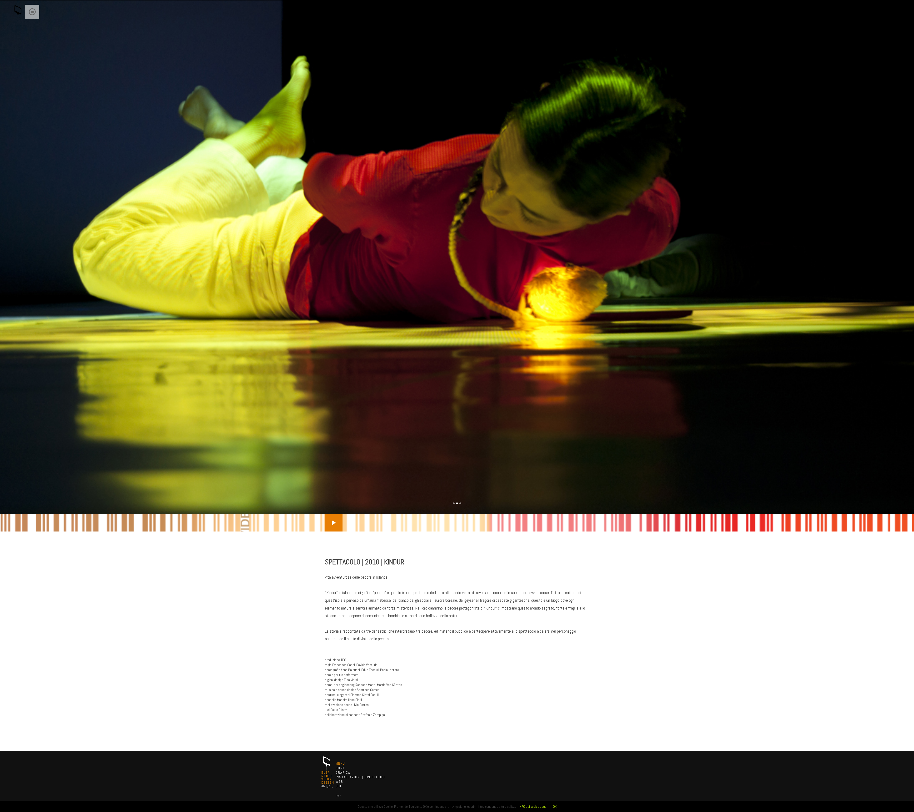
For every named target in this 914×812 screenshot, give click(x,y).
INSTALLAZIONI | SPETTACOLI (361, 777)
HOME (340, 768)
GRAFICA (343, 772)
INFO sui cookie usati (532, 806)
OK (554, 806)
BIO (338, 786)
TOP (338, 795)
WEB (339, 781)
